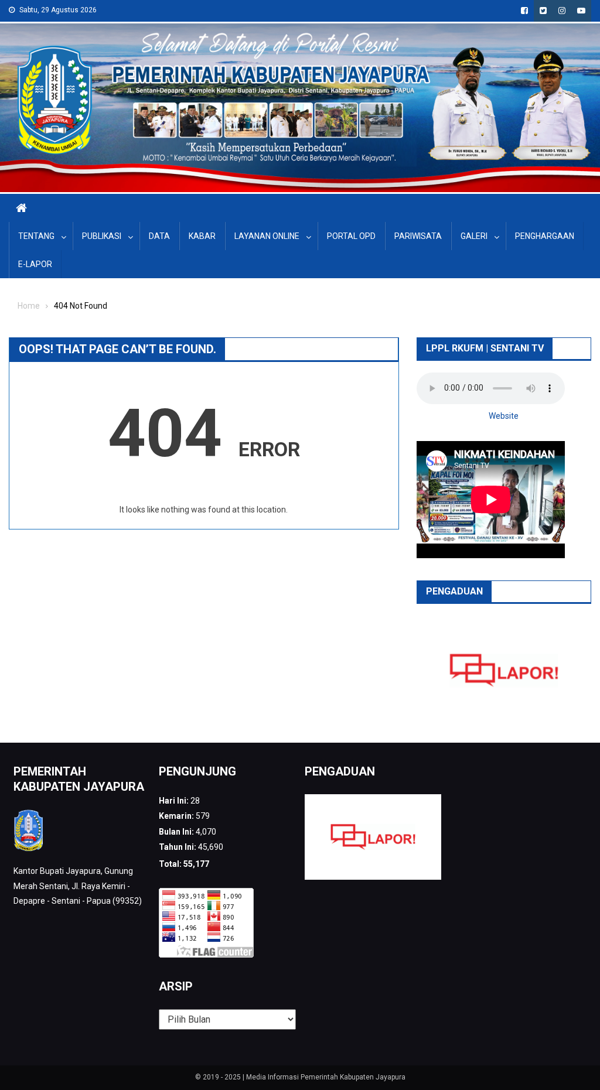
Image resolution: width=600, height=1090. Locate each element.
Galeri (474, 236)
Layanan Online (266, 236)
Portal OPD (351, 236)
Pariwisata (418, 236)
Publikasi (101, 236)
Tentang (36, 236)
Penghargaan (544, 236)
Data (159, 236)
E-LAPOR (35, 264)
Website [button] (504, 416)
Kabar (202, 236)
